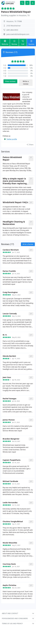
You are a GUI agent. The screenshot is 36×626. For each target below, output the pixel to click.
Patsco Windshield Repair (16, 11)
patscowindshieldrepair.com (17, 34)
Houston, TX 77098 (14, 21)
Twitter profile (12, 139)
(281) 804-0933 (12, 30)
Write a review (26, 82)
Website (5, 44)
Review (14, 44)
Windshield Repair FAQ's (15, 202)
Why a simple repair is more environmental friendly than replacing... (15, 181)
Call (22, 44)
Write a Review (28, 244)
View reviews (10, 81)
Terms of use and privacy (12, 623)
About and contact (10, 613)
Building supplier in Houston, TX (15, 15)
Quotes (31, 44)
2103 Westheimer (13, 25)
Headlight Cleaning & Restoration (14, 222)
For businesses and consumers (15, 618)
